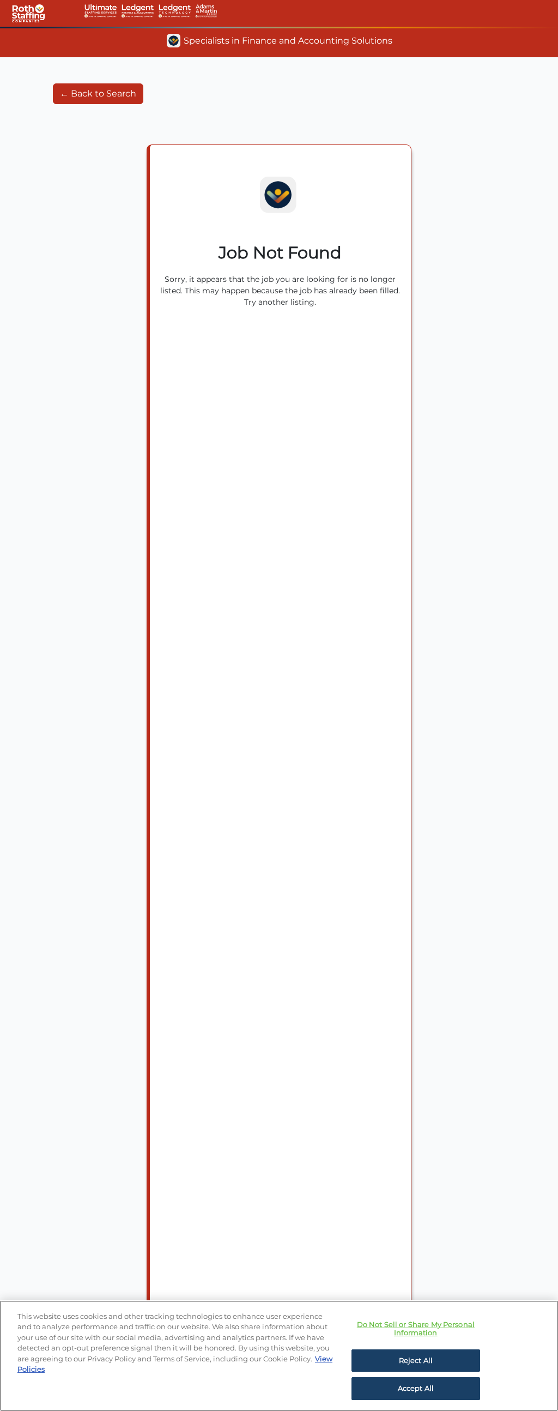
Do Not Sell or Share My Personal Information (416, 1328)
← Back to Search (98, 93)
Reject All (416, 1360)
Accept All (416, 1388)
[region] (279, 1355)
